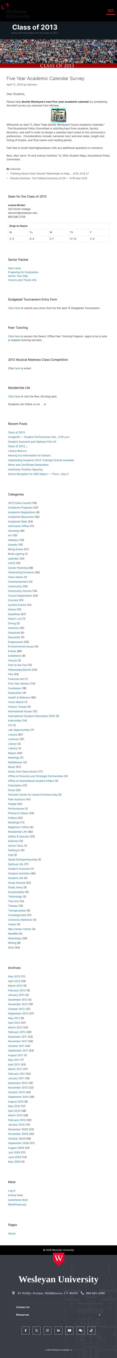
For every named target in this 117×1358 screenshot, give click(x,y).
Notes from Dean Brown (22, 771)
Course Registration (20, 595)
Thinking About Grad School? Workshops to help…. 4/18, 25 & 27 (49, 173)
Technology (15, 896)
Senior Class (15, 845)
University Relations (20, 919)
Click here (14, 308)
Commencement (18, 581)
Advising (13, 530)
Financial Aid (16, 679)
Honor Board (16, 702)
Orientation (15, 785)
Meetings (13, 757)
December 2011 (17, 1036)
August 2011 (15, 1055)
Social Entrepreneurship (22, 859)
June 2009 (14, 1157)
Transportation (17, 910)
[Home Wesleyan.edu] (58, 1259)
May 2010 (14, 1106)
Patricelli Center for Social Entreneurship (32, 794)
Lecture (12, 734)
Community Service (20, 590)
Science (13, 841)
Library (12, 743)
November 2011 (17, 1041)
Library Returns (17, 450)
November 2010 (18, 1087)
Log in (12, 1190)
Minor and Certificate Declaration (28, 464)
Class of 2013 (35, 27)
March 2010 (15, 1115)
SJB (10, 854)
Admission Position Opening (25, 469)
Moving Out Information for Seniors (29, 455)
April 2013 (14, 981)
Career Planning (18, 567)
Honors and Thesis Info (22, 279)
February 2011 (16, 1073)
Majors (12, 753)
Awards (12, 544)
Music (11, 766)
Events (12, 651)
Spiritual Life (15, 864)
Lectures (13, 739)
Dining (12, 623)
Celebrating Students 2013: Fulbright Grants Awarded (41, 460)
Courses (13, 600)
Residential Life (17, 831)
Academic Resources (21, 516)
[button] (110, 11)
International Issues (20, 711)
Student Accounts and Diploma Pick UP (32, 441)
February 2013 (17, 990)
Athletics (13, 540)
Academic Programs (20, 507)
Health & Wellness (19, 697)
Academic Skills (17, 521)
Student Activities (19, 873)
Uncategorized (17, 915)
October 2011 (16, 1046)
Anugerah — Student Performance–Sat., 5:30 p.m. (39, 436)
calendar (15, 169)
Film (10, 674)
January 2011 (16, 1078)
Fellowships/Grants (19, 669)
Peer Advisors (16, 799)
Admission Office (18, 526)
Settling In (14, 850)
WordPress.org (17, 1204)
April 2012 (14, 1022)
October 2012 (16, 1008)
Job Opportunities (19, 729)
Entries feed (15, 1195)
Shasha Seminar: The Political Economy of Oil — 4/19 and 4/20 (48, 178)
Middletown (15, 762)
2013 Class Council (19, 503)
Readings (14, 822)
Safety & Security (18, 836)
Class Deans (15, 577)
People (12, 803)
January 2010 (16, 1124)
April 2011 (14, 1064)
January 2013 (16, 994)
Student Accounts (19, 868)
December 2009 (18, 1129)
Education (14, 637)
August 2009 (16, 1147)
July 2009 (14, 1152)
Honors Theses (17, 706)
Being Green (15, 549)
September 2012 (18, 1013)
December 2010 (18, 1083)
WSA (11, 947)
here (17, 368)
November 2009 (18, 1133)
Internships (14, 720)
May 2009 (14, 1161)
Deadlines (14, 614)
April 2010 (14, 1110)
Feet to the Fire (17, 665)
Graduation (15, 692)
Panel (11, 790)
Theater (13, 905)
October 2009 (16, 1138)
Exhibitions (14, 655)
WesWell (13, 933)
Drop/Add (14, 632)
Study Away (15, 887)
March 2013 (15, 985)
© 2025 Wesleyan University (57, 1350)
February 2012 (17, 1032)
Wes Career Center (19, 929)
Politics (12, 817)
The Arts (13, 901)
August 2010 (16, 1101)
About (12, 1233)
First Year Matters (19, 683)
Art (10, 535)
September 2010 (18, 1096)
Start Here (14, 268)
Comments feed (18, 1199)
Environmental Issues (21, 646)
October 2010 (16, 1092)
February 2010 (17, 1120)
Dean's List (15, 618)
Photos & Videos (18, 813)
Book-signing (16, 553)
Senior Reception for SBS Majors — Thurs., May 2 (38, 474)
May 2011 (14, 1059)
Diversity (13, 628)
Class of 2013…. (18, 446)
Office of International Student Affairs (31, 780)
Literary (12, 748)
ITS (10, 725)
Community (15, 586)
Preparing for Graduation (23, 272)
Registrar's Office (18, 827)
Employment (15, 641)
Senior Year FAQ (18, 276)
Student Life (15, 878)
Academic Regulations (21, 512)
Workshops (14, 938)
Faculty (12, 660)
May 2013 (14, 976)
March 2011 (15, 1069)
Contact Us (23, 1307)
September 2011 (18, 1050)
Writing (12, 942)
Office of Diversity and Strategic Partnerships (35, 776)
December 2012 (17, 999)
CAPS (11, 563)
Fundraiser (14, 688)
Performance (16, 808)
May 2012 (14, 1018)
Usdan (12, 924)
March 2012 (15, 1027)
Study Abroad (16, 882)
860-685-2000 (95, 1293)
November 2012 (18, 1004)
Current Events (17, 604)
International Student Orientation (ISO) (31, 716)
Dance (12, 609)
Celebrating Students (21, 572)
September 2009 (18, 1143)
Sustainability (16, 892)
